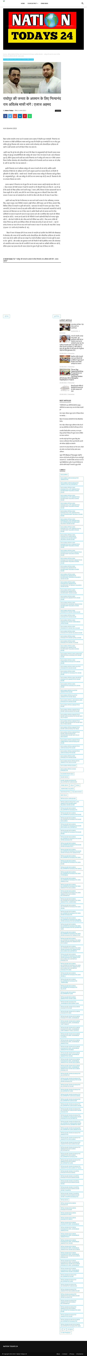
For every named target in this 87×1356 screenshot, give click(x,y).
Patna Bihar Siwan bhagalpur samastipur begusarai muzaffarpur (70, 1149)
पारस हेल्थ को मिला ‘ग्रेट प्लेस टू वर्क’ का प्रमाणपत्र (77, 326)
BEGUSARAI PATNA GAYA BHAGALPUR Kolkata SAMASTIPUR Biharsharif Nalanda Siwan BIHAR (71, 553)
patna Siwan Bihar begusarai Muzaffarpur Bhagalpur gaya (71, 1325)
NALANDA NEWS (77, 792)
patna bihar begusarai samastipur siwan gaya (68, 997)
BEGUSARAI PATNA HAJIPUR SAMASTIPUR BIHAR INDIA (69, 695)
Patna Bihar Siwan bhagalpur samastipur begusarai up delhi (71, 1167)
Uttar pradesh (66, 1332)
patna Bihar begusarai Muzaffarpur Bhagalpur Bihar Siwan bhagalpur (71, 838)
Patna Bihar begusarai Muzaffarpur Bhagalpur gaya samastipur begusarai (71, 886)
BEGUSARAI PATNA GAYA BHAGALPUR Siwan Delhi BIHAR (70, 627)
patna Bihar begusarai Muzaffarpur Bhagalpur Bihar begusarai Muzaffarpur (71, 826)
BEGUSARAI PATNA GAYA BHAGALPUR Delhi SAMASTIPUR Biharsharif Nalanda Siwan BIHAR (70, 545)
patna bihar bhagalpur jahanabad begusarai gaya (70, 1002)
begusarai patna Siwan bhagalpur (68, 769)
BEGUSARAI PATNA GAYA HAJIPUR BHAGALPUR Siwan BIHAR (71, 667)
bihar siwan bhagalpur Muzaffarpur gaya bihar (69, 781)
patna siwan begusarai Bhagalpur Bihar (68, 1208)
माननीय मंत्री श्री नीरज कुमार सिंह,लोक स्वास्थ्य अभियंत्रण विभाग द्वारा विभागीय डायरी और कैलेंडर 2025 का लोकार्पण (71, 441)
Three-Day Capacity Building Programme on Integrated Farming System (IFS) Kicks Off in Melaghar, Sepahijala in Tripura (71, 375)
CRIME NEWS (64, 785)
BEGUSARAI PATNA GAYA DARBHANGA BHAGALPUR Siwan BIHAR (70, 661)
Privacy (72, 1354)
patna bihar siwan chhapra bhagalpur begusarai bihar (70, 1176)
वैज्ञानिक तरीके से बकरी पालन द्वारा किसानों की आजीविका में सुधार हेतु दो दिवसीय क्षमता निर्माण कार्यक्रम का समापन (77, 360)
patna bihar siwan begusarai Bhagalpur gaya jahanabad (70, 1017)
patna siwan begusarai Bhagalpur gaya (68, 1213)
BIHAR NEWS (64, 777)
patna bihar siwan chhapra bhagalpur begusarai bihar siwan (70, 1182)
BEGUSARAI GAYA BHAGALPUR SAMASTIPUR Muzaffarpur (70, 483)
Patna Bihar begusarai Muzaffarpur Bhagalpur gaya (71, 856)
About (58, 1354)
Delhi (72, 785)
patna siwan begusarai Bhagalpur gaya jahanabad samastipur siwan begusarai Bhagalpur (70, 1255)
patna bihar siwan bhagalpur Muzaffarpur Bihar (70, 1085)
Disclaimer (80, 1354)
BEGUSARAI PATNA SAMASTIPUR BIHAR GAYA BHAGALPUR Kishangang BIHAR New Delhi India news (70, 734)
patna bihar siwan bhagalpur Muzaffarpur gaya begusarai (70, 1095)
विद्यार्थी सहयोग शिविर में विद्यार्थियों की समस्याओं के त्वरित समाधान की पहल (77, 388)
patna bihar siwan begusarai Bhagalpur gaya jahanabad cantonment (70, 1022)
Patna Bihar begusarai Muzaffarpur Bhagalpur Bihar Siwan (71, 832)
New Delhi (64, 795)
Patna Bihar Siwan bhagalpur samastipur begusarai (70, 1138)
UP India (70, 1329)
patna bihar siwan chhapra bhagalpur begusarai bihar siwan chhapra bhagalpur (70, 1195)
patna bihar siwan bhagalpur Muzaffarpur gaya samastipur (71, 1128)
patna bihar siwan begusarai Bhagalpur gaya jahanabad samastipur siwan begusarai (70, 1061)
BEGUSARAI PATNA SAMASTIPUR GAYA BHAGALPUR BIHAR (70, 747)
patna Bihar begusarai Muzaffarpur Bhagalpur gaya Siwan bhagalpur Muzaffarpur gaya (71, 927)
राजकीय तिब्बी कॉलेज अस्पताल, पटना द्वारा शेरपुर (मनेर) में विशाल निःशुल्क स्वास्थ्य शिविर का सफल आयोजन (71, 433)
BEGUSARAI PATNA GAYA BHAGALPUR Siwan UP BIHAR (69, 641)
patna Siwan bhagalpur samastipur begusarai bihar (70, 1290)
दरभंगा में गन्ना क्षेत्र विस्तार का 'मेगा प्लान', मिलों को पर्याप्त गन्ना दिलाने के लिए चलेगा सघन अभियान (71, 449)
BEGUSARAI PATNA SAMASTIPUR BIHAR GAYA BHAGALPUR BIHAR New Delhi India (71, 716)
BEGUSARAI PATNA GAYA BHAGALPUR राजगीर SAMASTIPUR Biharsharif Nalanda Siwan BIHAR (70, 490)
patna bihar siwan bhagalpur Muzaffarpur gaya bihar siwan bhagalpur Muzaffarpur (71, 1117)
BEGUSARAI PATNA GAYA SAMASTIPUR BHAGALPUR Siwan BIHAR (70, 685)
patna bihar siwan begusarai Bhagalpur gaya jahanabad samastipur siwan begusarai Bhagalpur (70, 1068)
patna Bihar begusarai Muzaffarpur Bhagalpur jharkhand (69, 981)
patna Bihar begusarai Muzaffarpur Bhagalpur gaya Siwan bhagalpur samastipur (71, 934)
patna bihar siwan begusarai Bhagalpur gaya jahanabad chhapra (70, 1035)
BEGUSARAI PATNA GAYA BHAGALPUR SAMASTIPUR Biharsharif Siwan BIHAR (69, 591)
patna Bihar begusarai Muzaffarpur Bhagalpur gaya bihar (71, 862)
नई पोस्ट (7, 316)
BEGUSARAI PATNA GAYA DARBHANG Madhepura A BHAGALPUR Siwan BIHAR (71, 655)
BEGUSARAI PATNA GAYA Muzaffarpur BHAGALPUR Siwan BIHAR (71, 673)
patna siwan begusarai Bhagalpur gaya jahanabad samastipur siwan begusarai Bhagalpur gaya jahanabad (70, 1263)
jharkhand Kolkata (67, 788)
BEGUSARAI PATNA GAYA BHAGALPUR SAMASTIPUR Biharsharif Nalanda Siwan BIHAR (70, 569)
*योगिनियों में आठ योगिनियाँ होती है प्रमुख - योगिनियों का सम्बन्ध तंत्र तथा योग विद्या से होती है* (71, 407)
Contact (65, 1354)
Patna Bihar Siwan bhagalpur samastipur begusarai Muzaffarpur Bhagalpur (70, 1155)
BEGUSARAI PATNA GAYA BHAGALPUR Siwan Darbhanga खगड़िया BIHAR (70, 622)
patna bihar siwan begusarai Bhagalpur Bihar (70, 1007)
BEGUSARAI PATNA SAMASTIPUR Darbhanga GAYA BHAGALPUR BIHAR (70, 741)
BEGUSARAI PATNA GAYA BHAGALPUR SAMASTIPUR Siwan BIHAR (70, 598)
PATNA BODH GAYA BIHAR (68, 798)
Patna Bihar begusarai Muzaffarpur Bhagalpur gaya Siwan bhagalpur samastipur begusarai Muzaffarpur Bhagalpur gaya (71, 967)
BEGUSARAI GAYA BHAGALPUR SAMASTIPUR (70, 478)
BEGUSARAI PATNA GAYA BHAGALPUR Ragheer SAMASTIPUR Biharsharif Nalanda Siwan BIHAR (71, 561)
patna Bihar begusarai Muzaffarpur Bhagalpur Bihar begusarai (71, 819)
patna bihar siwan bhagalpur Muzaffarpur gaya (70, 1090)
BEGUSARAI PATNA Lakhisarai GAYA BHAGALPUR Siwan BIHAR (71, 700)
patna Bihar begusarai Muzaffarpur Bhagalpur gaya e (71, 867)
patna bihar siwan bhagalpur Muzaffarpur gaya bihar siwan (71, 1104)
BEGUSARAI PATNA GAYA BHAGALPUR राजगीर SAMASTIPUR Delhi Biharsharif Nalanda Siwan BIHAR (72, 514)
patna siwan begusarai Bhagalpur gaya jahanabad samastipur (70, 1229)
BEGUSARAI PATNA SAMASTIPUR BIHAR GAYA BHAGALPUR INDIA (70, 728)
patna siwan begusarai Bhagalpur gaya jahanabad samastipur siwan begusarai (70, 1248)
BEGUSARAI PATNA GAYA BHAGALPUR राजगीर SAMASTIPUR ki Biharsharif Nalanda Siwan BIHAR (71, 529)
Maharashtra (65, 792)
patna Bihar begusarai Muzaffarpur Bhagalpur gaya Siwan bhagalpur (71, 913)
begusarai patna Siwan (68, 765)
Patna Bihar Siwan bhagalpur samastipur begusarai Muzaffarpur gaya (70, 1161)
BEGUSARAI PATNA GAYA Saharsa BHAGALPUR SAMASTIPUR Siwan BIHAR (71, 679)
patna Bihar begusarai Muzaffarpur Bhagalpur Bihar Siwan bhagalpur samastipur (71, 851)
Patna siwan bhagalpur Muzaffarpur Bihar (68, 1275)
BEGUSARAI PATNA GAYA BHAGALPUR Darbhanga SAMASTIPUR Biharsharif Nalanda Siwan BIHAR (69, 537)
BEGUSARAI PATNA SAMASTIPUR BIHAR (70, 705)
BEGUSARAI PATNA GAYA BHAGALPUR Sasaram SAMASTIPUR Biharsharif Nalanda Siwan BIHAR (71, 605)
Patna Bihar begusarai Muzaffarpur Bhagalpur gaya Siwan (71, 907)
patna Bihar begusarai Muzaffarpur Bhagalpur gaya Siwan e (71, 974)
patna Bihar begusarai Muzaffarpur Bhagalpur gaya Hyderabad (71, 873)
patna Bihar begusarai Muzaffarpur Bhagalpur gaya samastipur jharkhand (71, 900)
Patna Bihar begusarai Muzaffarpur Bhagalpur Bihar (71, 813)
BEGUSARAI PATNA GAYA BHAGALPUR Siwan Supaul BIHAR (71, 637)
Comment (58, 110)
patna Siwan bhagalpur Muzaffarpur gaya (68, 1280)
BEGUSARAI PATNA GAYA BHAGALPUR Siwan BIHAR (68, 616)
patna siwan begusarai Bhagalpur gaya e (68, 1218)
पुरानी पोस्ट (56, 316)
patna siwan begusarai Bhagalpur (68, 1203)
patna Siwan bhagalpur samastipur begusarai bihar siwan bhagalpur (70, 1295)
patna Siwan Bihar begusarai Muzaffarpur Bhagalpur (70, 1320)
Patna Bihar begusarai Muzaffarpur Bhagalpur (69, 808)
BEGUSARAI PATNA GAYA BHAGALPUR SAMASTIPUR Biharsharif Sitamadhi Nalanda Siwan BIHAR (71, 584)
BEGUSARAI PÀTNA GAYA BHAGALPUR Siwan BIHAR (68, 756)
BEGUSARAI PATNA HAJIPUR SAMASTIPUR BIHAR (69, 691)
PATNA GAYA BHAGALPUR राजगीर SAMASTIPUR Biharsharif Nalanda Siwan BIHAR (70, 803)
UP (64, 1329)
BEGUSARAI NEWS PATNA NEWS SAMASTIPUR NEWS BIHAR (70, 761)
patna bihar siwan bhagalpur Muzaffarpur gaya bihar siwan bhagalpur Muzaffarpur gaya (71, 1123)
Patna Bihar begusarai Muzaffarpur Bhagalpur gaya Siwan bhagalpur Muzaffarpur (71, 919)
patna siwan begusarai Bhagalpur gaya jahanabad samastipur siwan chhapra (70, 1270)
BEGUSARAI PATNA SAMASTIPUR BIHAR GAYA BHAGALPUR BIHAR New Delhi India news (71, 722)
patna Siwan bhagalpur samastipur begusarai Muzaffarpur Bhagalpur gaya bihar (71, 1309)
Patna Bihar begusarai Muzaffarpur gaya (68, 992)
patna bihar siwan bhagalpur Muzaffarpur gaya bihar (70, 1100)
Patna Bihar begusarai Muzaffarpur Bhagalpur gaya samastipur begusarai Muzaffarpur (71, 893)
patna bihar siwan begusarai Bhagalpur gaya (70, 1012)
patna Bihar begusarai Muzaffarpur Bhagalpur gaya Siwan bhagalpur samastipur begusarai (71, 941)
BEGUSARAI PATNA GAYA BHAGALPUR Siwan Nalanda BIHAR (71, 632)
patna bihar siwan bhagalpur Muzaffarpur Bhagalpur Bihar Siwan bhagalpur (71, 1080)
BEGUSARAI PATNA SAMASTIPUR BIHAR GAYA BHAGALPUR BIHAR (70, 710)
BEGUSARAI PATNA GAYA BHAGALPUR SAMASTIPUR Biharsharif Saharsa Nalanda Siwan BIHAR (71, 577)
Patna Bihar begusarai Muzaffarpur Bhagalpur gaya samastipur (71, 880)
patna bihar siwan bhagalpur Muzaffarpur (70, 1074)
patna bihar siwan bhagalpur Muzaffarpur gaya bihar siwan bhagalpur (71, 1110)
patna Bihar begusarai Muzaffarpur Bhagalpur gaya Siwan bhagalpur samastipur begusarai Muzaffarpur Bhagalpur (71, 957)
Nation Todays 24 (22, 1354)
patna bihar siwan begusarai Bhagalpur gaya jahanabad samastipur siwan (70, 1054)
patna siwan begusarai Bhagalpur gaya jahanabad (70, 1223)
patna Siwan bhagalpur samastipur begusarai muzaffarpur (68, 1302)
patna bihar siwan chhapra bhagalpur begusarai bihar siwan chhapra (70, 1189)
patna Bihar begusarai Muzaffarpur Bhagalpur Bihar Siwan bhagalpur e (71, 845)
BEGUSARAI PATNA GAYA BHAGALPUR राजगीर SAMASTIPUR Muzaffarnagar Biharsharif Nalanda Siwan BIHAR (70, 521)
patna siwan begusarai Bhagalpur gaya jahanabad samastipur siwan (70, 1241)
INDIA (77, 785)
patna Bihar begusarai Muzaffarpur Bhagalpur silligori (69, 987)
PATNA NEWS (64, 1200)
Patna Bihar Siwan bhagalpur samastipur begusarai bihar (70, 1143)
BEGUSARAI (64, 474)
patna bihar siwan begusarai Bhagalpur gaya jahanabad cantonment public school (70, 1029)
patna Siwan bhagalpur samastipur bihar (68, 1315)
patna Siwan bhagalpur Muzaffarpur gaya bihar (69, 1285)
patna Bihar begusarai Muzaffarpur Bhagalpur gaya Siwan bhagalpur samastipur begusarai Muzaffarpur (71, 949)
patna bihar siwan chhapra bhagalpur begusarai (70, 1171)
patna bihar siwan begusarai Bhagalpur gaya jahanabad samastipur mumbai (70, 1048)
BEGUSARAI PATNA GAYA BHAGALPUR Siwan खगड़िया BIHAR (18, 59)
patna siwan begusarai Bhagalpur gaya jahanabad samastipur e (70, 1235)
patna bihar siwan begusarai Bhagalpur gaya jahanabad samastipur (70, 1042)
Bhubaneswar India (67, 774)
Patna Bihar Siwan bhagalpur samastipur (70, 1133)
